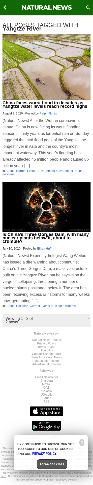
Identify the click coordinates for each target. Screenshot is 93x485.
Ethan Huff (44, 248)
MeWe (46, 384)
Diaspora (46, 380)
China (10, 171)
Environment (46, 171)
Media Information (46, 361)
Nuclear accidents (63, 306)
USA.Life (47, 394)
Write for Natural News (46, 357)
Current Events (26, 171)
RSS (46, 401)
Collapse (22, 306)
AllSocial (47, 391)
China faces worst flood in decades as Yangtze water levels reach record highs (44, 104)
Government (64, 171)
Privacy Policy (46, 343)
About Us (46, 350)
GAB (46, 387)
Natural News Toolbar (46, 340)
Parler (46, 398)
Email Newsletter (46, 377)
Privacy (5, 451)
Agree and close (52, 464)
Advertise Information (46, 364)
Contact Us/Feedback (46, 354)
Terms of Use (46, 347)
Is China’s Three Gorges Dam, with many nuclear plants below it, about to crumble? (45, 238)
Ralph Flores (48, 113)
